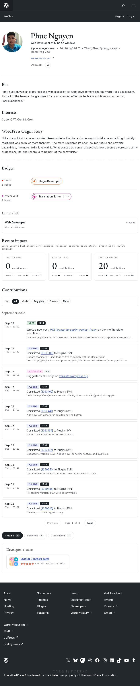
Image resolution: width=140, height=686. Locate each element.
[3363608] (47, 353)
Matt (9, 631)
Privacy (9, 613)
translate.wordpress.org (73, 376)
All (15, 301)
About (8, 593)
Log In (131, 16)
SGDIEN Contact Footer (34, 558)
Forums (53, 301)
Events (109, 600)
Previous (52, 522)
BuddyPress (14, 644)
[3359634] (47, 488)
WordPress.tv (81, 613)
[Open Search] (123, 5)
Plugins (11, 535)
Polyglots (39, 301)
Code (25, 301)
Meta (66, 301)
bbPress (11, 637)
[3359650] (47, 469)
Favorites (34, 535)
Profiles (8, 16)
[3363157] (47, 449)
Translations (60, 535)
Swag (109, 613)
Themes (42, 600)
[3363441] (47, 410)
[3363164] (47, 430)
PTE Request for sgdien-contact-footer (73, 329)
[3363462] (47, 391)
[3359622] (47, 508)
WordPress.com (16, 625)
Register (120, 16)
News (7, 600)
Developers (78, 606)
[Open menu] (134, 5)
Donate (111, 606)
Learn (74, 593)
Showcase (44, 593)
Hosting (9, 606)
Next (90, 522)
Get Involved (113, 593)
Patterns (43, 613)
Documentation (81, 600)
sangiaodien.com (41, 58)
